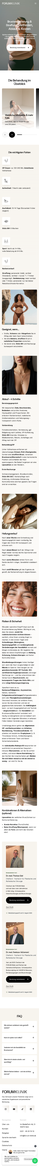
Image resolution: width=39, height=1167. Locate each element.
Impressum (6, 1150)
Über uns (5, 1124)
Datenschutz (7, 1146)
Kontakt (5, 1129)
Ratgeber (5, 1133)
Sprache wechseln (9, 1138)
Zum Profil (9, 907)
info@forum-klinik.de (28, 1136)
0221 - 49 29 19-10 (27, 1131)
